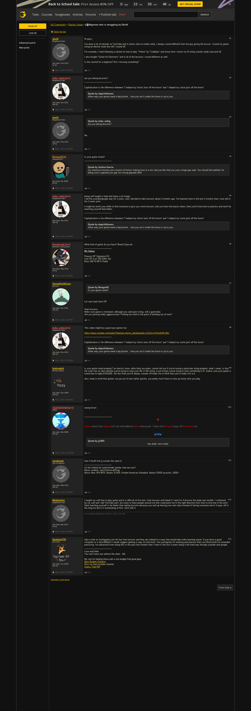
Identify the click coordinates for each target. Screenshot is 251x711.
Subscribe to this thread (60, 580)
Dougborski (58, 244)
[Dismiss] (230, 4)
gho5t (55, 39)
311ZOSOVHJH (60, 407)
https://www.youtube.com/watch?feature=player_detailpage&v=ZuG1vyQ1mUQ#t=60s (126, 333)
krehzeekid (58, 368)
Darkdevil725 (59, 539)
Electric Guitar (75, 24)
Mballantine (58, 500)
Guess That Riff (92, 566)
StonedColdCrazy (61, 283)
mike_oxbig (58, 78)
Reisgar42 (57, 157)
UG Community (58, 24)
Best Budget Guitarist (95, 561)
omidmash (58, 461)
